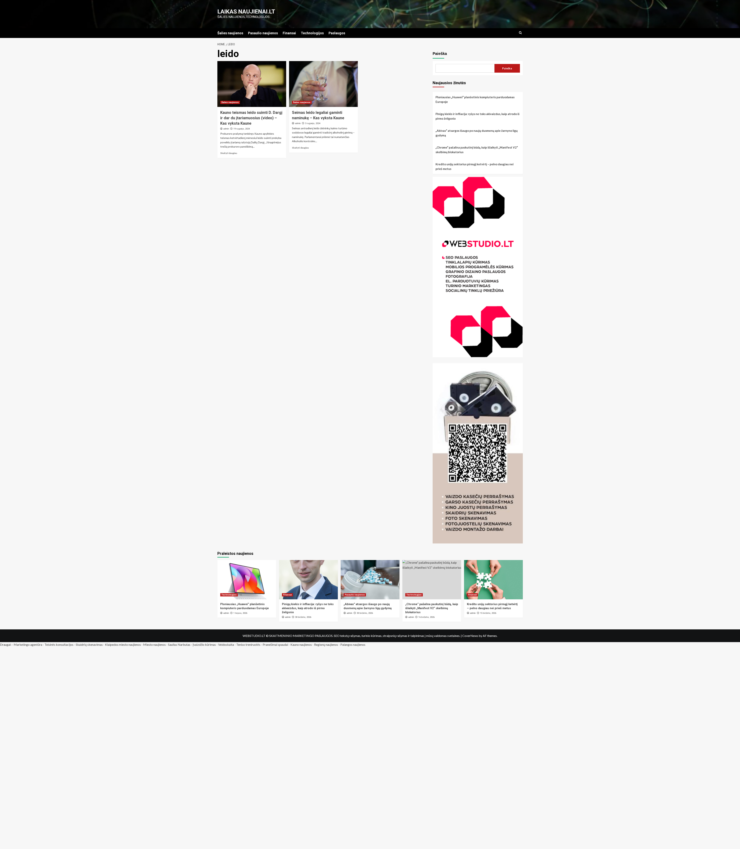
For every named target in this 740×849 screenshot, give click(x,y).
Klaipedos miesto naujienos (123, 644)
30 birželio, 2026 (303, 617)
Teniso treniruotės (248, 644)
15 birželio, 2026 (488, 613)
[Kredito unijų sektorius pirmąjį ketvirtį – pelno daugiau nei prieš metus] (493, 579)
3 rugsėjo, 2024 (312, 123)
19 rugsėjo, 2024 (241, 129)
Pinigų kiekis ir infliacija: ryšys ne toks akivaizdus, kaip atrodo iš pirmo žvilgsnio (478, 116)
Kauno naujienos (301, 644)
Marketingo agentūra (28, 644)
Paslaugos (337, 33)
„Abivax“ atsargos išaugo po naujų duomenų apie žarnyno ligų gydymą (477, 133)
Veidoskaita (226, 644)
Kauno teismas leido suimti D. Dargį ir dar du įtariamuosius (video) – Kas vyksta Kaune (251, 118)
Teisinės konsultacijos (59, 644)
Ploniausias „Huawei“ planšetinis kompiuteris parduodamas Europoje (475, 99)
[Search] (520, 32)
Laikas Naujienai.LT (246, 11)
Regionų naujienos (326, 644)
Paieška (440, 53)
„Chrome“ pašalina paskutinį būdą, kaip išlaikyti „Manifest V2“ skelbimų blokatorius (477, 150)
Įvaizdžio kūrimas (204, 644)
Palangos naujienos (352, 644)
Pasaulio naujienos (263, 33)
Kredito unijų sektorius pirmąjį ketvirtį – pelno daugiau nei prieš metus (475, 166)
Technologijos (312, 33)
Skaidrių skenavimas (89, 644)
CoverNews (470, 635)
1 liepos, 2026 (240, 613)
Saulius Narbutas (179, 644)
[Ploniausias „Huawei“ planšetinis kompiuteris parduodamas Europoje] (246, 579)
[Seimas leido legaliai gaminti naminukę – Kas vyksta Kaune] (323, 84)
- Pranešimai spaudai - (275, 644)
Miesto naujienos (154, 644)
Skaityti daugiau (228, 153)
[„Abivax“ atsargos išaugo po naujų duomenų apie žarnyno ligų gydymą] (370, 579)
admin (226, 129)
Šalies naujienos (230, 33)
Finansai (289, 33)
